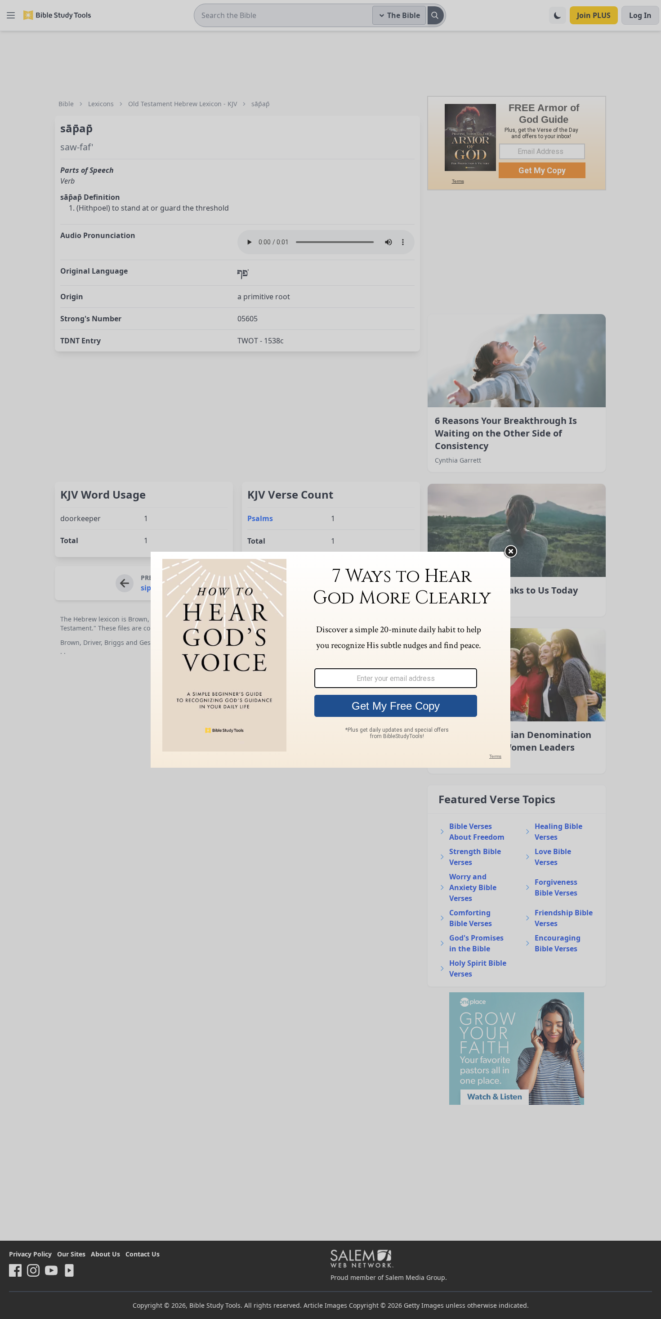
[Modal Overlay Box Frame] (330, 660)
